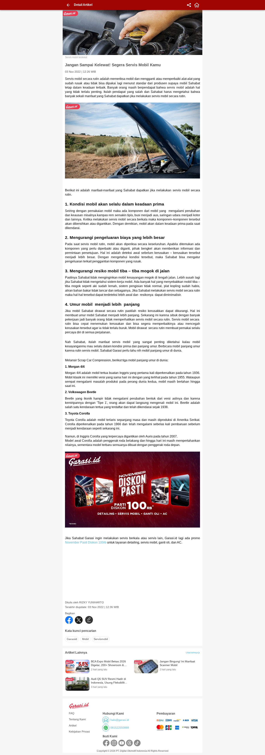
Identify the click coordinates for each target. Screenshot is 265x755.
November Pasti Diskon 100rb (85, 542)
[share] (189, 5)
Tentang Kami (77, 719)
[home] (197, 5)
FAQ (71, 713)
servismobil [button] (101, 639)
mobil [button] (85, 639)
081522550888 (119, 727)
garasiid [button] (72, 639)
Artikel (72, 725)
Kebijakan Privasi (79, 731)
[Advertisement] (133, 573)
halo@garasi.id (119, 719)
